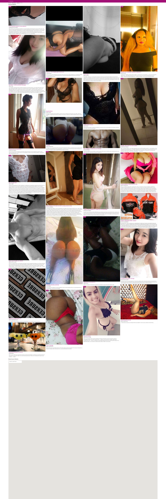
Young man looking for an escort (16, 352)
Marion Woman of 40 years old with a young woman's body (59, 205)
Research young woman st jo (15, 318)
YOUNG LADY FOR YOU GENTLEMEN (129, 145)
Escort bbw (86, 74)
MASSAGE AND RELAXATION (52, 284)
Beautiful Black (49, 111)
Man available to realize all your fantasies (92, 148)
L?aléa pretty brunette (88, 124)
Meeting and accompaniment (15, 149)
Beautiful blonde (87, 336)
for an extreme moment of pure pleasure (17, 26)
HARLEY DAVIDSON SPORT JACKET (128, 220)
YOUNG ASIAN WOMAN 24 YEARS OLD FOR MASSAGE (95, 209)
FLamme (48, 145)
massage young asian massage (127, 278)
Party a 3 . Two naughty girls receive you (55, 72)
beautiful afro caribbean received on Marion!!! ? (131, 72)
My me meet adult (13, 182)
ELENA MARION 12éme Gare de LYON (129, 184)
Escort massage (49, 345)
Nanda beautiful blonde (126, 320)
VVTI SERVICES (10, 1)
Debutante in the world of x (89, 282)
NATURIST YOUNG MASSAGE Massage (17, 85)
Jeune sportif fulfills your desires (16, 260)
